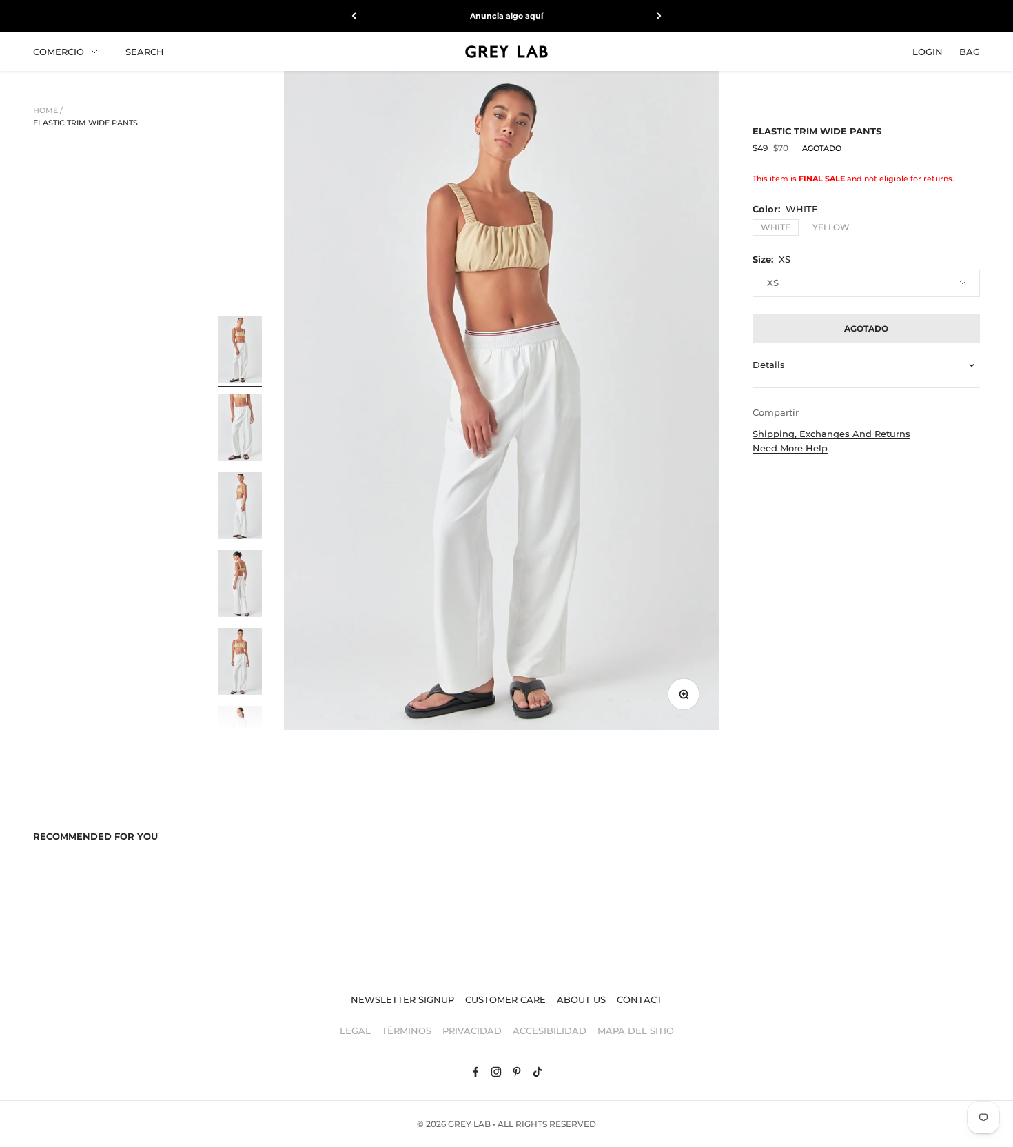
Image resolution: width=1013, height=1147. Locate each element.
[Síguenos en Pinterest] (517, 1072)
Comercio (58, 51)
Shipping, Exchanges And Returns (831, 433)
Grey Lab (469, 1124)
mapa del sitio (635, 1030)
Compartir (776, 412)
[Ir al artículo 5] (240, 663)
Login (927, 51)
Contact (639, 999)
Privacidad (472, 1030)
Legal (355, 1030)
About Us (581, 999)
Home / (48, 110)
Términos (406, 1030)
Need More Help (790, 448)
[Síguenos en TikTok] (537, 1072)
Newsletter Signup (402, 999)
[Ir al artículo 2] (240, 429)
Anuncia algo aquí (506, 16)
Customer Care (505, 999)
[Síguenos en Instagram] (496, 1072)
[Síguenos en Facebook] (475, 1072)
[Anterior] (353, 16)
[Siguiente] (659, 16)
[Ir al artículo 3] (240, 507)
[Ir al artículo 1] (240, 351)
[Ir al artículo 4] (240, 585)
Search (144, 51)
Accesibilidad (549, 1030)
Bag (969, 51)
